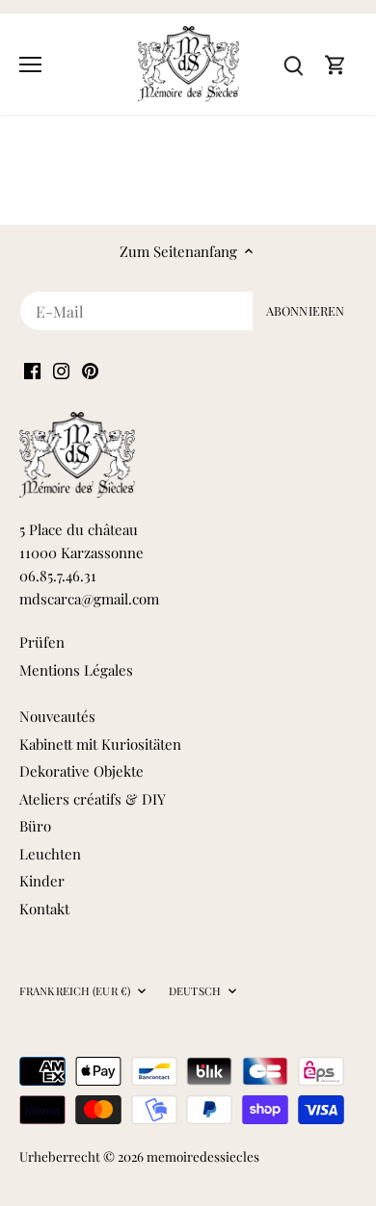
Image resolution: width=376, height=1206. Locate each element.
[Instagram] (61, 369)
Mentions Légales (76, 670)
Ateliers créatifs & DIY (92, 798)
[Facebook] (32, 369)
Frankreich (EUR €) (74, 991)
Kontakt (44, 908)
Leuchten (50, 853)
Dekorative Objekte (81, 771)
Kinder (42, 880)
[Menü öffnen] (30, 64)
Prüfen (42, 642)
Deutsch (195, 991)
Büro (35, 825)
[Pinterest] (90, 369)
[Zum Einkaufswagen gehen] (335, 64)
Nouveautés (57, 716)
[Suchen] (293, 64)
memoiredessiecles (203, 1156)
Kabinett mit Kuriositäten (100, 744)
